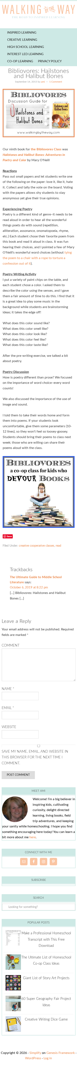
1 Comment (55, 81)
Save (9, 536)
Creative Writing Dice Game (46, 1019)
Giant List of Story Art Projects (46, 978)
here (32, 837)
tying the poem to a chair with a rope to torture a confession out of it (37, 258)
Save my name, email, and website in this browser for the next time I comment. (35, 757)
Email (8, 708)
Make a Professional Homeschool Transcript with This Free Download (46, 939)
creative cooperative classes (36, 545)
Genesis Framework (60, 1053)
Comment (11, 645)
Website (9, 727)
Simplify (35, 1053)
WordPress (33, 1058)
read (58, 545)
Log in (48, 1058)
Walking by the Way (38, 12)
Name (8, 689)
